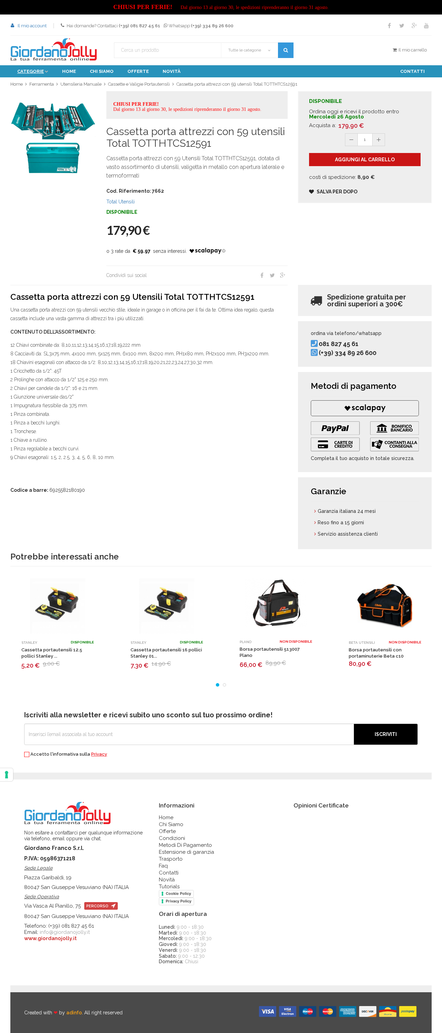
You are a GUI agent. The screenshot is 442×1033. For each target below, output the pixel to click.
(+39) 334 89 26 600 (347, 352)
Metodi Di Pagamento (185, 845)
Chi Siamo (171, 824)
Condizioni (172, 838)
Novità (172, 71)
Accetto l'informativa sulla (68, 754)
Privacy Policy (178, 901)
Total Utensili (120, 201)
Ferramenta (41, 84)
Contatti (412, 71)
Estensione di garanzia (186, 852)
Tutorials (169, 886)
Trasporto (171, 859)
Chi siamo (102, 71)
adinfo (74, 1012)
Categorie (30, 71)
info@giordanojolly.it (65, 932)
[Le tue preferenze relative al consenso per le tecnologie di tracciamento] (6, 774)
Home (69, 71)
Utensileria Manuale (81, 84)
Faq (163, 866)
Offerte (138, 71)
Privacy (99, 754)
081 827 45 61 (338, 344)
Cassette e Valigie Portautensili (139, 84)
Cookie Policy (178, 893)
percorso (97, 906)
